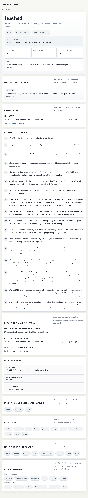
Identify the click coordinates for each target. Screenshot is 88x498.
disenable (18, 487)
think (63, 429)
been (36, 429)
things (54, 429)
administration (75, 429)
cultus (28, 487)
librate (53, 478)
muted (14, 123)
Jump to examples (41, 32)
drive (17, 434)
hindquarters (40, 487)
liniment (63, 478)
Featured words (22, 32)
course (8, 434)
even (25, 434)
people (45, 429)
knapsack (35, 478)
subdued (21, 123)
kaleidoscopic (21, 478)
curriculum (54, 487)
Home (4, 9)
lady (44, 478)
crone (8, 487)
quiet (28, 123)
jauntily (9, 478)
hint (64, 487)
